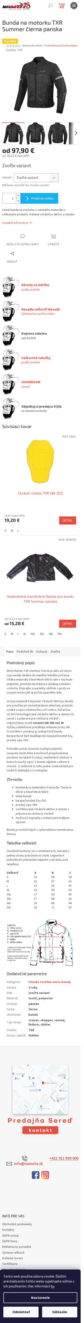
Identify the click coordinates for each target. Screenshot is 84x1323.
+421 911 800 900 (63, 1158)
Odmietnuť (21, 1312)
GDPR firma (9, 1241)
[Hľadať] (50, 5)
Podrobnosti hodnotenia (60, 46)
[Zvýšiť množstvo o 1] (18, 195)
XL (24, 634)
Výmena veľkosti (13, 1252)
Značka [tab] (55, 651)
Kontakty (8, 1230)
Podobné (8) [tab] (25, 651)
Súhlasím (59, 1312)
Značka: (14, 50)
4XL (51, 634)
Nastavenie (40, 1297)
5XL (60, 634)
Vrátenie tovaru (12, 1258)
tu (52, 1286)
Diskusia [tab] (41, 651)
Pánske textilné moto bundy (49, 982)
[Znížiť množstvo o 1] (18, 200)
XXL (33, 634)
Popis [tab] (10, 651)
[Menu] (73, 5)
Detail (68, 520)
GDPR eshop (10, 1235)
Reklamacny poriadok (16, 1247)
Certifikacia (9, 1264)
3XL (42, 634)
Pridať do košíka (42, 198)
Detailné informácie (15, 223)
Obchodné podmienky (17, 1224)
